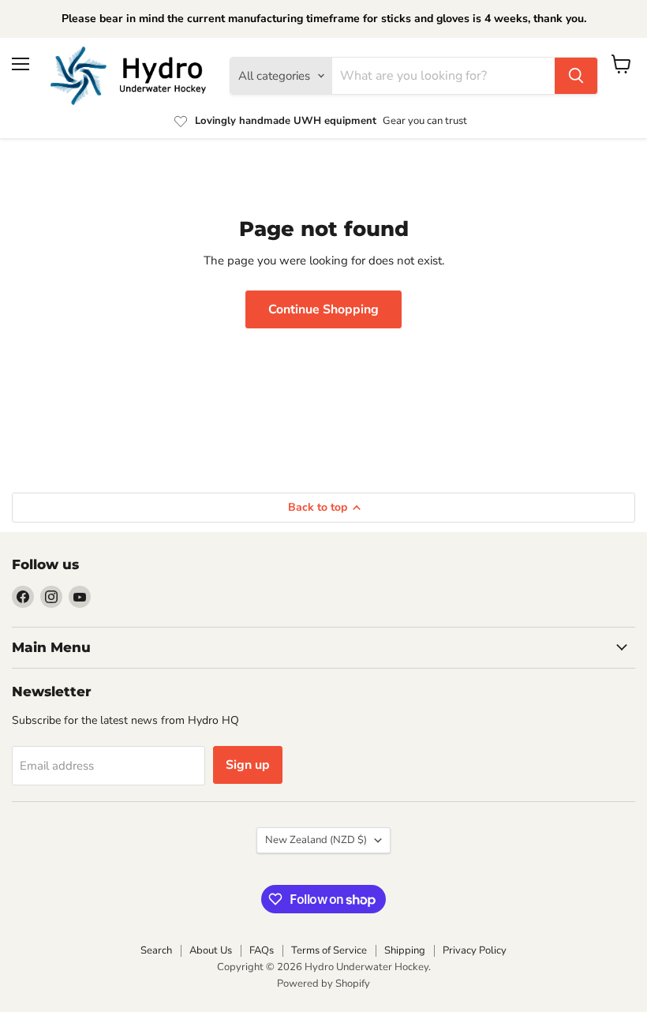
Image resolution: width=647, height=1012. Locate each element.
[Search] (576, 76)
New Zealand (316, 840)
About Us (210, 950)
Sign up (248, 765)
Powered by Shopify (323, 983)
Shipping (404, 950)
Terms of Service (329, 950)
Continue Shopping (323, 309)
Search (156, 950)
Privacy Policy (475, 950)
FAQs (261, 950)
